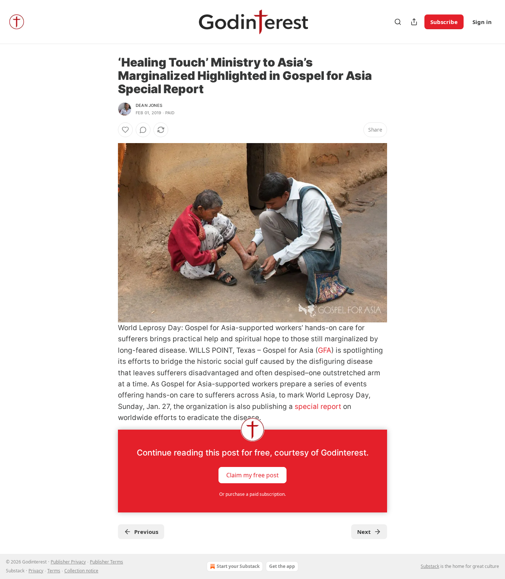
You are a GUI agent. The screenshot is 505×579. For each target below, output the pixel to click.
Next (364, 531)
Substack (430, 566)
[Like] (125, 129)
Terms (53, 571)
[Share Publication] (414, 21)
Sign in (482, 22)
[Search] (397, 21)
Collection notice (81, 571)
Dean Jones (149, 105)
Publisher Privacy (68, 562)
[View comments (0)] (143, 129)
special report (318, 406)
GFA (324, 350)
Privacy (35, 571)
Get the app (282, 566)
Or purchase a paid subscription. (252, 494)
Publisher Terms (106, 562)
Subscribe (444, 22)
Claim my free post (252, 475)
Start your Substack (238, 566)
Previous (146, 531)
